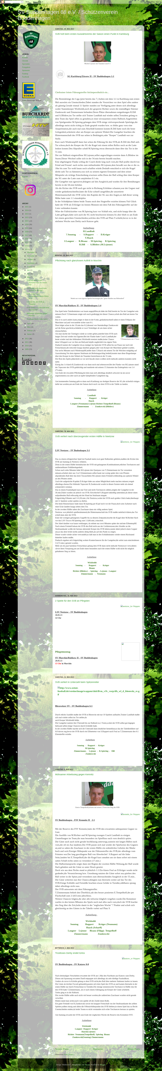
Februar (30, 331)
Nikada (87, 1065)
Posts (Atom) (68, 1054)
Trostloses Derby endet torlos (70, 953)
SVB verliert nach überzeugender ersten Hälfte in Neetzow (84, 436)
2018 (27, 232)
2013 (27, 249)
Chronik (25, 61)
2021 (27, 221)
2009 (27, 349)
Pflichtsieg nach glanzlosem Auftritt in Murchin (78, 260)
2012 (27, 339)
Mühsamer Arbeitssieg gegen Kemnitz (74, 774)
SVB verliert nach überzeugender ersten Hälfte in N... (38, 296)
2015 (27, 242)
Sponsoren (26, 70)
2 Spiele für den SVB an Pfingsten (72, 601)
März (29, 327)
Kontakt (25, 57)
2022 (27, 217)
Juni (29, 274)
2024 (27, 210)
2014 (27, 246)
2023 (27, 214)
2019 (27, 228)
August (30, 267)
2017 (27, 235)
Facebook (25, 77)
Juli (28, 270)
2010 (27, 346)
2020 (27, 224)
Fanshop (25, 74)
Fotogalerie (26, 67)
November (31, 256)
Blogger (102, 1065)
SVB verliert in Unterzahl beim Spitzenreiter (77, 682)
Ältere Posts (133, 1049)
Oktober (30, 259)
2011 (27, 342)
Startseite (98, 1049)
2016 (27, 239)
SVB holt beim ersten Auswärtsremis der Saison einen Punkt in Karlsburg (92, 34)
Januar (29, 334)
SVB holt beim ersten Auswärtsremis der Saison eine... (37, 282)
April (29, 323)
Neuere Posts (61, 1049)
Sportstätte (26, 64)
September (31, 263)
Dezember (31, 252)
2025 (27, 207)
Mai (28, 277)
